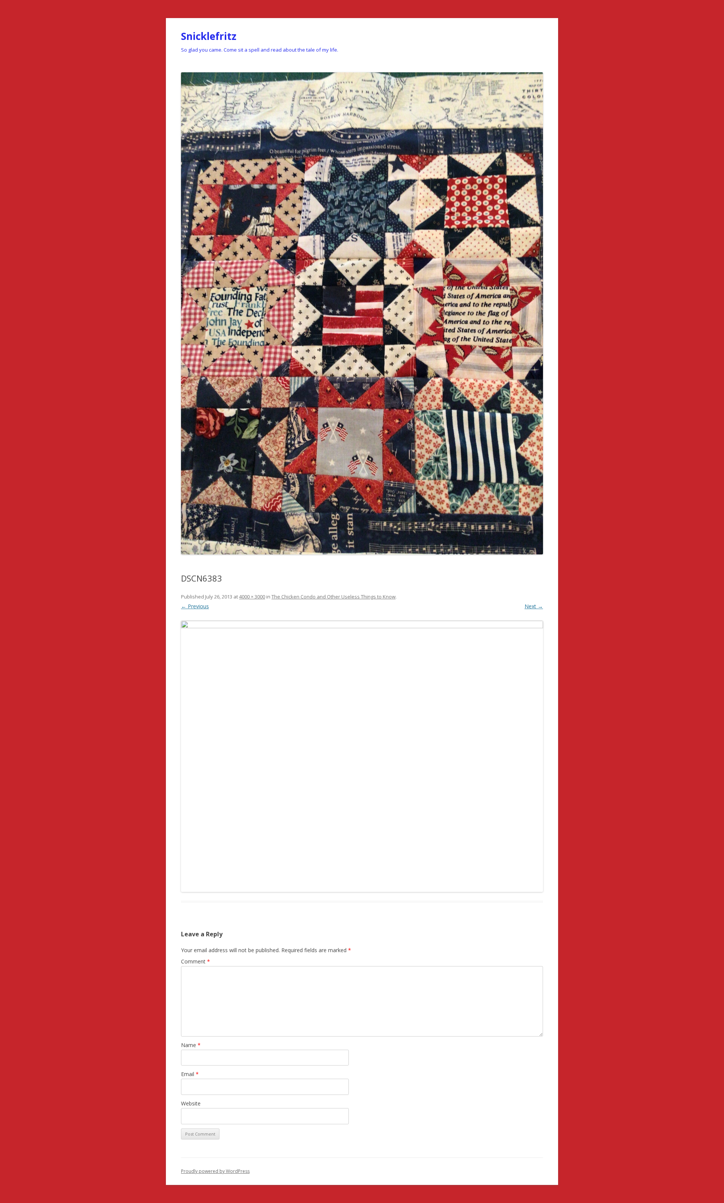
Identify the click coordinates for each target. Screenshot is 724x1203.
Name (191, 1045)
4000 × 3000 (252, 596)
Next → (534, 606)
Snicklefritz (208, 36)
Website (191, 1103)
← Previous (195, 606)
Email (190, 1074)
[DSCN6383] (362, 756)
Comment (195, 961)
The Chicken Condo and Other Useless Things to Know (334, 596)
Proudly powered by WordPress (215, 1171)
